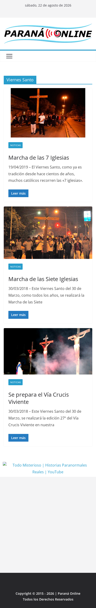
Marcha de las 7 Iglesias (38, 157)
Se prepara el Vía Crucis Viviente (38, 398)
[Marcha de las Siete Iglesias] (48, 232)
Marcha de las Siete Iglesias (43, 279)
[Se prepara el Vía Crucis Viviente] (48, 351)
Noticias (15, 145)
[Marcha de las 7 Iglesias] (48, 112)
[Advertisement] (48, 525)
